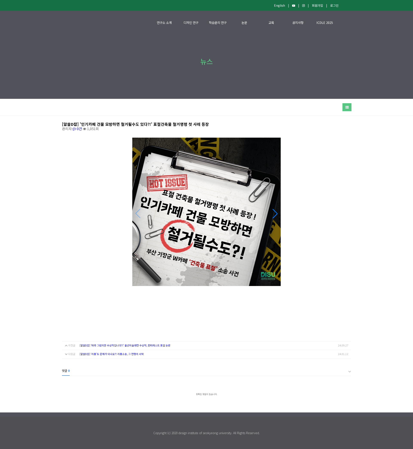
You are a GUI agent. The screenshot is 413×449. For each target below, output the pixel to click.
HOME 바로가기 (74, 22)
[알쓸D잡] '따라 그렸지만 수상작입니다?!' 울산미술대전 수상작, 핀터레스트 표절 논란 (125, 345)
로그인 (334, 5)
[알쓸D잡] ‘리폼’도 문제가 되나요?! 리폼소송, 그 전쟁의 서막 (112, 354)
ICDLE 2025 (324, 22)
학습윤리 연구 (218, 22)
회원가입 (317, 5)
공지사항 (298, 22)
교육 (271, 22)
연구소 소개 (164, 22)
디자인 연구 (190, 22)
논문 (244, 22)
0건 (79, 128)
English (279, 5)
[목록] (346, 107)
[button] (275, 213)
